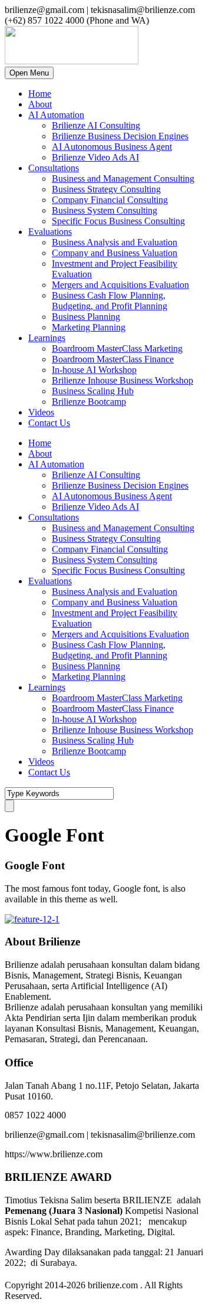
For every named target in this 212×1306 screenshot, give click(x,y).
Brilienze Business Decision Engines (120, 136)
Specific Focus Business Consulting (118, 221)
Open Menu (29, 72)
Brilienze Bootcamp (89, 402)
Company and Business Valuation (114, 253)
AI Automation (56, 115)
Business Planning (86, 317)
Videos (41, 412)
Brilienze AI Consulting (96, 125)
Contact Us (49, 423)
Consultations (53, 168)
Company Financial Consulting (110, 200)
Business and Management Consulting (123, 179)
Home (39, 94)
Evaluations (50, 232)
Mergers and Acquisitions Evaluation (120, 285)
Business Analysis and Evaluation (114, 242)
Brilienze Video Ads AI (95, 157)
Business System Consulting (104, 210)
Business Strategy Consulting (106, 189)
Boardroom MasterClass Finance (113, 359)
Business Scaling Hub (93, 391)
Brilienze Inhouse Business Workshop (122, 380)
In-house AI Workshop (94, 370)
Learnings (46, 338)
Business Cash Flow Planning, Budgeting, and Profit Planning (109, 300)
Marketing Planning (88, 327)
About (40, 104)
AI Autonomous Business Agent (112, 147)
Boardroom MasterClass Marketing (117, 348)
